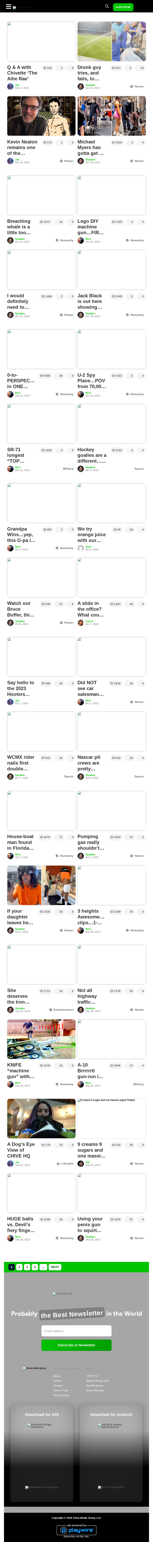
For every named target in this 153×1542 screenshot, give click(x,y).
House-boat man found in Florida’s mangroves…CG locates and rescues (22, 851)
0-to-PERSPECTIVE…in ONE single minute (26, 386)
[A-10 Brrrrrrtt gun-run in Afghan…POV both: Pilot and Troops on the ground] (111, 1039)
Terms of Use (60, 1390)
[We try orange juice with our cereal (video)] (111, 503)
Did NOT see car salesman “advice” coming (88, 694)
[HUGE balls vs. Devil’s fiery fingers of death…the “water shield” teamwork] (41, 1193)
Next (55, 1267)
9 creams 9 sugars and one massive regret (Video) (91, 1155)
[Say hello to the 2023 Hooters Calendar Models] (41, 657)
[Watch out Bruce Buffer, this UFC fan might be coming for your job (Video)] (41, 577)
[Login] (140, 7)
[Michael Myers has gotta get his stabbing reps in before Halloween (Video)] (111, 116)
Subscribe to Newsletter (76, 1345)
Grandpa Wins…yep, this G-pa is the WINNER (21, 537)
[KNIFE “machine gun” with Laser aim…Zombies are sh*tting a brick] (41, 1039)
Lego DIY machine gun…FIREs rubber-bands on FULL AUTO (91, 235)
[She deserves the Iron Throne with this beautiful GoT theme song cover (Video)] (41, 965)
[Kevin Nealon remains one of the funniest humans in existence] (41, 116)
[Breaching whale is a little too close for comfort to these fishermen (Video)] (41, 195)
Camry (89, 621)
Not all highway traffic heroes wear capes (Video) (91, 1005)
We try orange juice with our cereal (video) (92, 537)
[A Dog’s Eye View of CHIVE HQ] (41, 1118)
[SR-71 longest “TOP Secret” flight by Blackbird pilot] (41, 424)
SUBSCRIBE (123, 7)
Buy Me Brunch (94, 1385)
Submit (57, 1380)
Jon (87, 1162)
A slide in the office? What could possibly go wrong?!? (90, 614)
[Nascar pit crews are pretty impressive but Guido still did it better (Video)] (111, 731)
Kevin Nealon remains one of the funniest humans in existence (22, 156)
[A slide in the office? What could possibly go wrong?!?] (111, 577)
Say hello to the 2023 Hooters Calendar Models (20, 694)
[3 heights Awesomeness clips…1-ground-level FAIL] (111, 885)
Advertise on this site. (76, 1536)
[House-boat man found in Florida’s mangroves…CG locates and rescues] (41, 811)
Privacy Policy (61, 1395)
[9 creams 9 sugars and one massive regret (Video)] (111, 1118)
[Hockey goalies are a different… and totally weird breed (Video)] (111, 424)
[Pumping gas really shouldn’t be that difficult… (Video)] (111, 811)
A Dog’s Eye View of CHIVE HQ (21, 1150)
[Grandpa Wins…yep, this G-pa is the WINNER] (41, 503)
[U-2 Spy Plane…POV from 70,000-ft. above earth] (111, 349)
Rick (88, 239)
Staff (88, 546)
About (57, 1376)
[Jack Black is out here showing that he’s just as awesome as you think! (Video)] (111, 270)
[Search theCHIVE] (107, 6)
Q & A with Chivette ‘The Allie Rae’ (22, 73)
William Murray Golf (97, 1380)
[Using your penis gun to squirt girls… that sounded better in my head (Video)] (111, 1193)
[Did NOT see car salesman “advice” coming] (111, 657)
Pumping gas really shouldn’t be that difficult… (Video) (88, 851)
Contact (58, 1385)
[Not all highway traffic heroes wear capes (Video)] (111, 965)
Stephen (90, 85)
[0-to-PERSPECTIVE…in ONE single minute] (41, 349)
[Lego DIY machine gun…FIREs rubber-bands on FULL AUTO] (111, 195)
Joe (17, 85)
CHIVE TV (92, 1376)
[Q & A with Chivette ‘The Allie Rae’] (41, 41)
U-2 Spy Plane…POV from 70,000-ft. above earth (91, 386)
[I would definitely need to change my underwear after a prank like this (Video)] (41, 270)
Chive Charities (95, 1390)
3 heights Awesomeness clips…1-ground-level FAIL (93, 922)
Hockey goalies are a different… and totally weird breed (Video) (91, 464)
